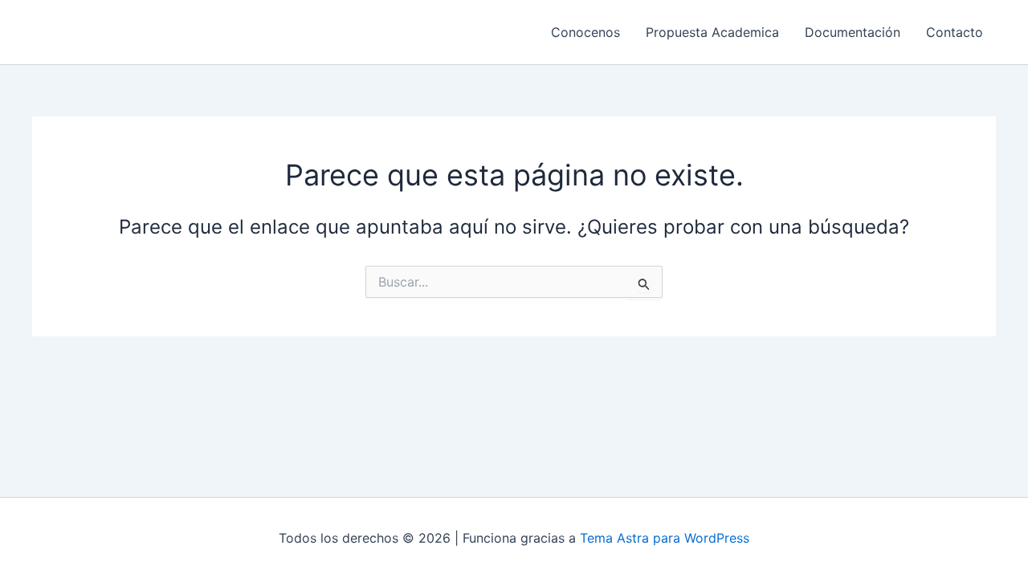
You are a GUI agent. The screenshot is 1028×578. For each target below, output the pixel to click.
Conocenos (585, 32)
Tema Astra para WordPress (664, 538)
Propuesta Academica (712, 32)
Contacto (954, 32)
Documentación (852, 32)
